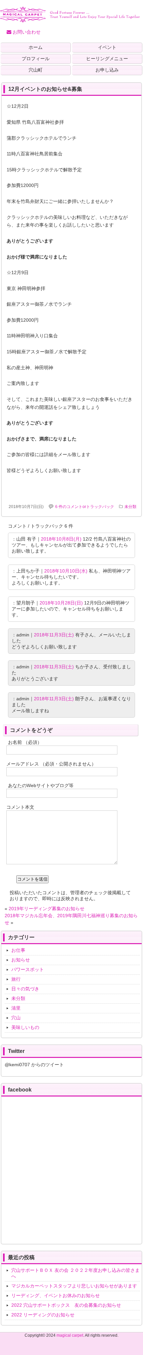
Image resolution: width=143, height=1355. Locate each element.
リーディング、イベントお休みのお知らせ (55, 1295)
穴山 (16, 1017)
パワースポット (27, 969)
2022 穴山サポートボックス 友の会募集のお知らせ (66, 1305)
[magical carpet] (70, 20)
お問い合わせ (26, 32)
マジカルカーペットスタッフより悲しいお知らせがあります (74, 1285)
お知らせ (20, 959)
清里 (16, 1008)
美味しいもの (25, 1027)
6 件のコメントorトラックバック (84, 506)
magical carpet (70, 1335)
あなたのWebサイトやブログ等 (40, 785)
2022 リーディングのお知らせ (42, 1314)
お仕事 (18, 950)
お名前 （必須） (25, 742)
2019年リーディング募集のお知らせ (46, 908)
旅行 (16, 979)
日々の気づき (25, 988)
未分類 (130, 506)
